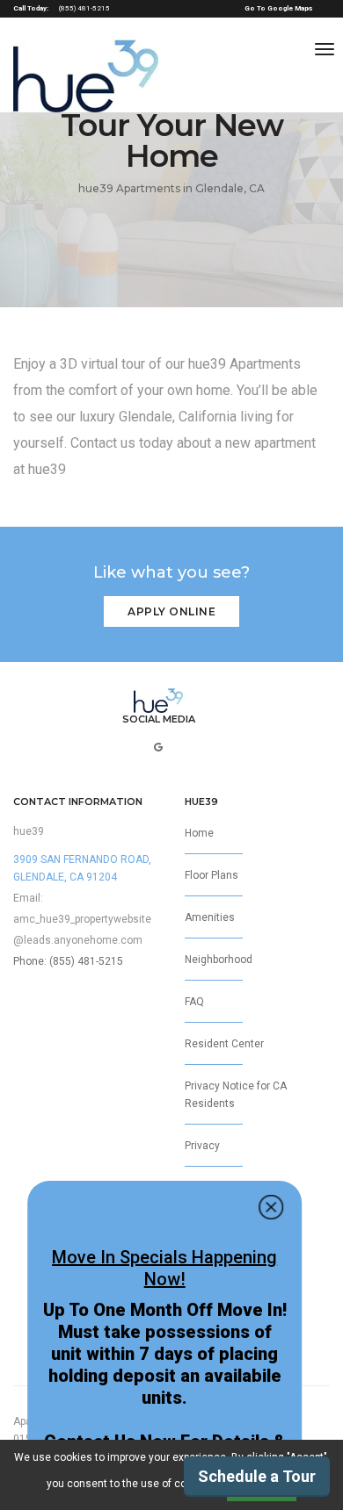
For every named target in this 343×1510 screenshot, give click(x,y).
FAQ (194, 1002)
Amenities (210, 917)
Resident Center (224, 1044)
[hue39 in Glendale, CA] (85, 76)
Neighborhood (218, 959)
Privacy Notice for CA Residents (236, 1095)
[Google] (158, 747)
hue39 (28, 831)
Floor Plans (211, 875)
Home (199, 833)
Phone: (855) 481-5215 (68, 961)
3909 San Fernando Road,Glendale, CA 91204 (82, 868)
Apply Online (171, 611)
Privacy (202, 1146)
